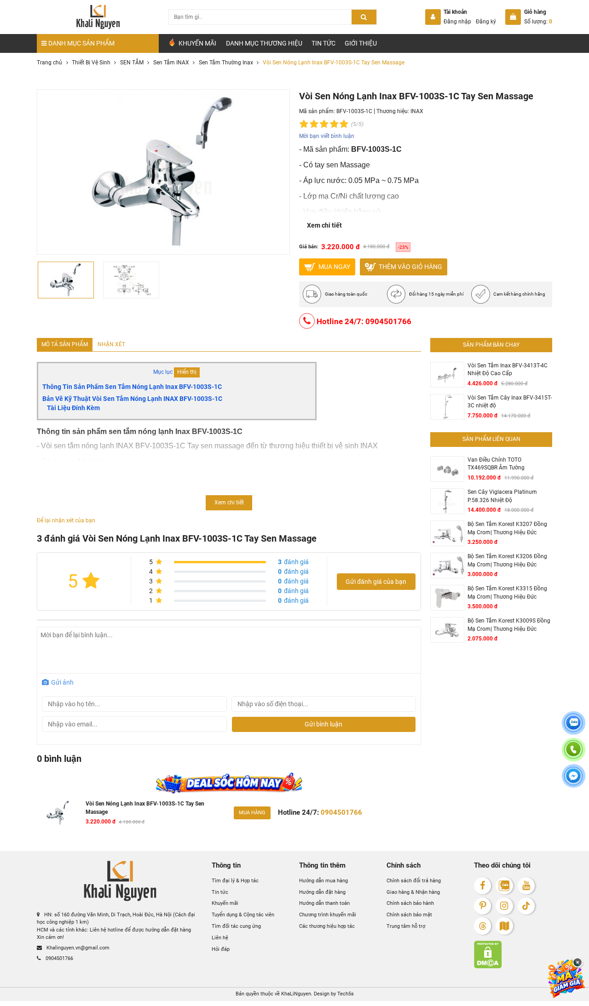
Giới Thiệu (361, 43)
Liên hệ (220, 938)
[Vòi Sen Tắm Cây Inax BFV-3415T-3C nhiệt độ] (447, 407)
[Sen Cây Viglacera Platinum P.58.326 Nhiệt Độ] (447, 501)
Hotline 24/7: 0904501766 (363, 321)
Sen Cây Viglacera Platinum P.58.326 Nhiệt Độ (502, 496)
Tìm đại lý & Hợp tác (235, 881)
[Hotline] (573, 755)
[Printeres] (482, 906)
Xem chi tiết (324, 225)
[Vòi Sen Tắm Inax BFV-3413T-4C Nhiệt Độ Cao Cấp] (447, 375)
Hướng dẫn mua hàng (323, 881)
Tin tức (323, 43)
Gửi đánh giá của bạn (376, 581)
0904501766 (58, 958)
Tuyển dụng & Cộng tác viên (243, 915)
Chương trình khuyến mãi (327, 915)
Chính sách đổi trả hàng (414, 881)
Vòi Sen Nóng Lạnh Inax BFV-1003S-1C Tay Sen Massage (145, 807)
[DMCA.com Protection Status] (513, 954)
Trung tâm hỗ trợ (406, 926)
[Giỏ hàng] (513, 17)
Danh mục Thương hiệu (264, 43)
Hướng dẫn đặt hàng (322, 892)
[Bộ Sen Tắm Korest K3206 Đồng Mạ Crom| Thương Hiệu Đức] (447, 566)
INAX (416, 111)
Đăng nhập (457, 21)
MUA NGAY (333, 266)
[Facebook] (482, 885)
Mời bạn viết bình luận (326, 136)
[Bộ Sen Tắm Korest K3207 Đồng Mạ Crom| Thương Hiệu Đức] (447, 533)
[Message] (573, 781)
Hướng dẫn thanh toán (324, 903)
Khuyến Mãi (196, 43)
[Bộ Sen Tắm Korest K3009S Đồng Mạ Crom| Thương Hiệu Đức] (447, 630)
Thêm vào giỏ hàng (409, 266)
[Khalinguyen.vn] (98, 17)
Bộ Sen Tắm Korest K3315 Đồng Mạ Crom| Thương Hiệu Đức (507, 592)
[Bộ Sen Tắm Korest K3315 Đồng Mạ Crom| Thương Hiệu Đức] (447, 598)
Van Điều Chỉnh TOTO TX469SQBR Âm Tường (496, 464)
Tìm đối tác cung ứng (236, 926)
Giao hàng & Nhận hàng (413, 892)
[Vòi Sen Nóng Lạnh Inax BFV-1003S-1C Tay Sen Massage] (58, 813)
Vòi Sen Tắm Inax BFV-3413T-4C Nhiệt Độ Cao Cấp (508, 369)
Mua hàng (252, 813)
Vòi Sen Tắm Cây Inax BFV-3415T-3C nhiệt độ (510, 401)
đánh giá (293, 562)
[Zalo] (504, 885)
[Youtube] (526, 885)
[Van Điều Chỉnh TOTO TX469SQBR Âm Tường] (447, 469)
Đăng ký (486, 21)
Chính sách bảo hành (410, 903)
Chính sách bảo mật (409, 915)
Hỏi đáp (221, 949)
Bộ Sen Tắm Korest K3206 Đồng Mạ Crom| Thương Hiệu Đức (507, 560)
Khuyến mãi (225, 903)
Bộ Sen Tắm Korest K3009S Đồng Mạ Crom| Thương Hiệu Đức (509, 624)
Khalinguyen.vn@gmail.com (77, 948)
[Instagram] (504, 906)
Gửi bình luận (323, 724)
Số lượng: (538, 21)
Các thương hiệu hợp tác (327, 926)
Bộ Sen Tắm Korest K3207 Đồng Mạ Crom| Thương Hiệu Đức (507, 528)
